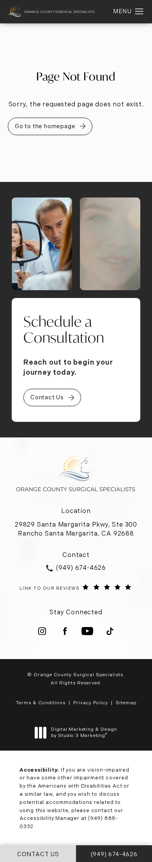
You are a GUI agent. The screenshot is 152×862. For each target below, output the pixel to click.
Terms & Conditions (40, 702)
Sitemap (126, 702)
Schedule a (63, 330)
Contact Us (47, 397)
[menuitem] (42, 631)
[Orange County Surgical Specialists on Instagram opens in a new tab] (42, 631)
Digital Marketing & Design (84, 732)
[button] (139, 12)
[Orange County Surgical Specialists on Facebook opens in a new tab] (64, 631)
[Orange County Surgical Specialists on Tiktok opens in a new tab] (110, 631)
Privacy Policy (90, 702)
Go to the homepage (45, 126)
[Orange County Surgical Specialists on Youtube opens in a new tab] (87, 631)
